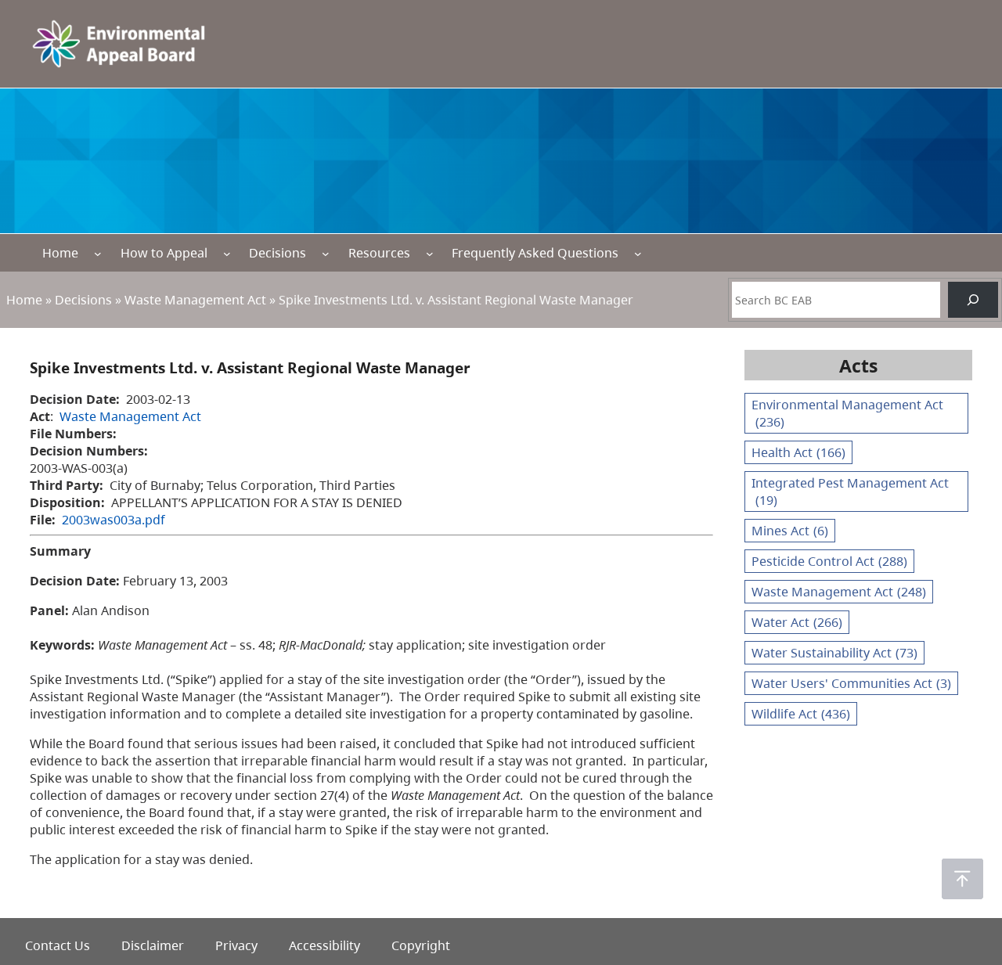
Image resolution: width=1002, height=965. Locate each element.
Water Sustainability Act (834, 652)
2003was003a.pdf (113, 519)
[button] (962, 879)
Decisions (277, 252)
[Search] (973, 300)
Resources (379, 252)
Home (60, 252)
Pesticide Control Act (829, 561)
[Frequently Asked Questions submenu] (638, 253)
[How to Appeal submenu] (227, 253)
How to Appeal (164, 252)
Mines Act (790, 530)
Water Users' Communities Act (851, 683)
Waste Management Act (195, 299)
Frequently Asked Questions (535, 252)
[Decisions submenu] (326, 253)
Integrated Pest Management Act (850, 491)
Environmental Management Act (847, 413)
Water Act (797, 622)
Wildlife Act (801, 713)
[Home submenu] (98, 253)
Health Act (798, 452)
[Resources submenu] (430, 253)
